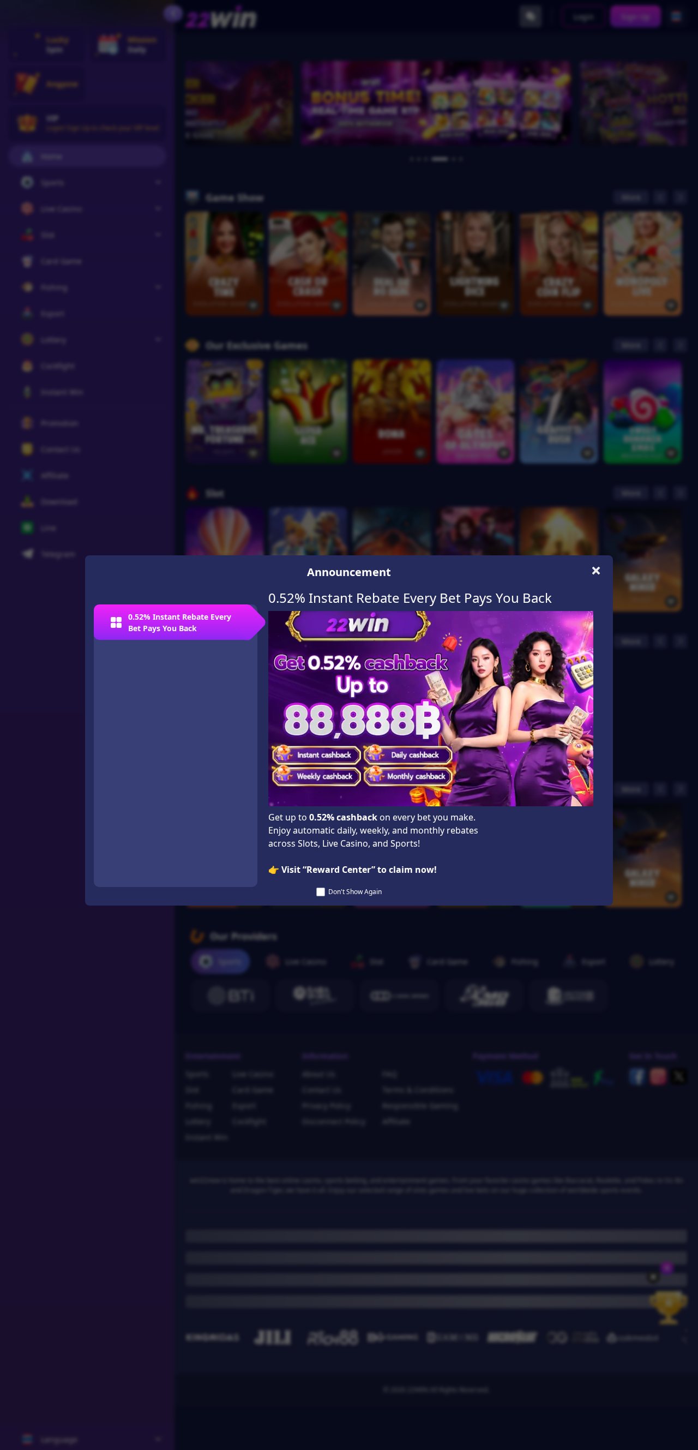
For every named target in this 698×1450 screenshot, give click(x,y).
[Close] (595, 570)
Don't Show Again (355, 891)
